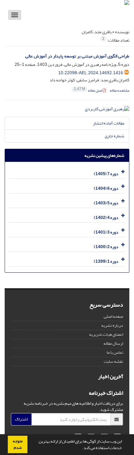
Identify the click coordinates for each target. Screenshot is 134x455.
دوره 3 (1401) (106, 232)
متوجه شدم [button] (18, 444)
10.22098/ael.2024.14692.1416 (90, 73)
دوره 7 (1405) (106, 174)
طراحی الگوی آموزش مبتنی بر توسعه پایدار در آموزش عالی (77, 56)
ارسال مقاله (113, 343)
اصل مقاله (88, 90)
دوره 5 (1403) (106, 203)
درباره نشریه (112, 325)
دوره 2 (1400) (106, 247)
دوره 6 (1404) (106, 188)
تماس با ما (115, 352)
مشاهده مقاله (119, 90)
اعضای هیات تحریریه (106, 334)
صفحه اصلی (113, 316)
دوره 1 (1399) (106, 261)
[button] (81, 448)
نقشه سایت (113, 361)
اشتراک (21, 419)
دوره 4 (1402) (106, 217)
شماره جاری (114, 136)
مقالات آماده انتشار (108, 123)
